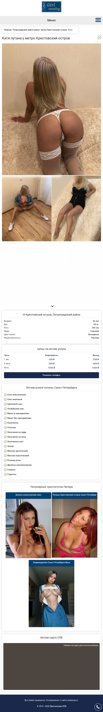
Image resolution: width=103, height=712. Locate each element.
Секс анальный (14, 399)
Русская (95, 338)
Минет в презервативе (18, 413)
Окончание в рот (15, 441)
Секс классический (16, 394)
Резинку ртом (14, 460)
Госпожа (11, 427)
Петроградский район (66, 314)
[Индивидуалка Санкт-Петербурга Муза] (51, 596)
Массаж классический (18, 455)
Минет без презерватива (19, 418)
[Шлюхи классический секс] (28, 528)
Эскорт (10, 446)
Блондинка (93, 335)
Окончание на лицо (16, 437)
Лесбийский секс (15, 409)
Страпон (11, 469)
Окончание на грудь (16, 432)
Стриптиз (11, 474)
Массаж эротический (17, 451)
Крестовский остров (39, 314)
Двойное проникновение (19, 465)
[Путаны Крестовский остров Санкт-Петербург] (74, 528)
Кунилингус (13, 423)
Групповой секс (14, 404)
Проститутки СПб (58, 706)
